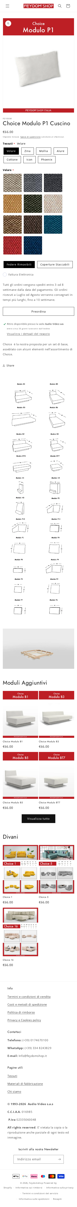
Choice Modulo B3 (49, 741)
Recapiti (57, 1199)
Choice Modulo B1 (13, 741)
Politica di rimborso (21, 1012)
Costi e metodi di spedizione (27, 1004)
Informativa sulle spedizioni (34, 1199)
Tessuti (12, 1076)
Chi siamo (14, 1091)
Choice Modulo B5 (13, 802)
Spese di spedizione (30, 136)
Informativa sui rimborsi (29, 1187)
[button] (7, 6)
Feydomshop (36, 1183)
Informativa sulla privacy (60, 1187)
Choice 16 (8, 960)
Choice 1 (7, 897)
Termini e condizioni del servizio (40, 1193)
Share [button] (10, 365)
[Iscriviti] (59, 1159)
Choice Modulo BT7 (49, 802)
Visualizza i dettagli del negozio (28, 334)
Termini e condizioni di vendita (29, 996)
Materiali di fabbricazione (25, 1084)
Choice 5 (44, 897)
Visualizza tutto (38, 818)
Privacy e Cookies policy (24, 1020)
